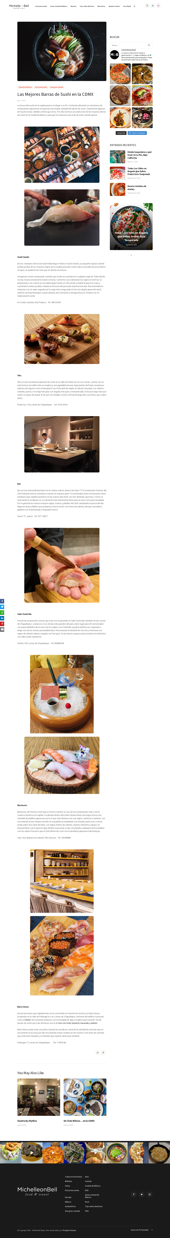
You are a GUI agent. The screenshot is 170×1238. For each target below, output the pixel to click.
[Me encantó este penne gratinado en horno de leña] (159, 1153)
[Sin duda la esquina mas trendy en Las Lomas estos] (120, 95)
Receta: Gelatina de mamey (137, 187)
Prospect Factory (69, 1230)
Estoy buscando (41, 87)
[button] (128, 255)
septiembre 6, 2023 (134, 178)
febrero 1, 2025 (133, 162)
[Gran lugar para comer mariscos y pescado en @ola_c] (117, 1153)
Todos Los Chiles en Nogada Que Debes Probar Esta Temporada (139, 171)
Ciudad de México (25, 87)
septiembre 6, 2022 (134, 193)
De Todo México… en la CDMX (79, 1120)
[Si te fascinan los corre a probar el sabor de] (138, 1153)
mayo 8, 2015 (21, 1125)
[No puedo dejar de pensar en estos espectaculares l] (120, 117)
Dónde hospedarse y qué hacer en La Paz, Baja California (140, 155)
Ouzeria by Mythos (27, 1120)
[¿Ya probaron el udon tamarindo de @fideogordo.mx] (74, 1153)
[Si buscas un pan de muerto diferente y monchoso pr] (95, 1153)
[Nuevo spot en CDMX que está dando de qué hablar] (32, 1153)
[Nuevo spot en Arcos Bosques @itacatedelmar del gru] (53, 1153)
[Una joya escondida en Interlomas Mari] (10, 1153)
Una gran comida (56, 87)
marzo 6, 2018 (68, 1125)
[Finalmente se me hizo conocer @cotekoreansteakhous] (142, 117)
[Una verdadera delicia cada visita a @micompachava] (142, 95)
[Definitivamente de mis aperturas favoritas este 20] (142, 73)
